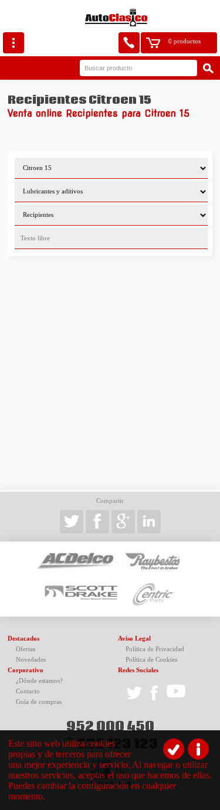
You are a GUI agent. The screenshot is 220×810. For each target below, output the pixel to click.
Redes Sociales (138, 670)
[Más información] (198, 749)
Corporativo (25, 670)
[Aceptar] (173, 749)
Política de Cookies (151, 659)
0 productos (184, 41)
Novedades (31, 659)
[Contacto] (129, 42)
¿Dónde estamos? (39, 681)
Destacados (23, 638)
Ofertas (25, 649)
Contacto (28, 691)
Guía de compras (39, 702)
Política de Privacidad (155, 649)
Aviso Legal (134, 638)
